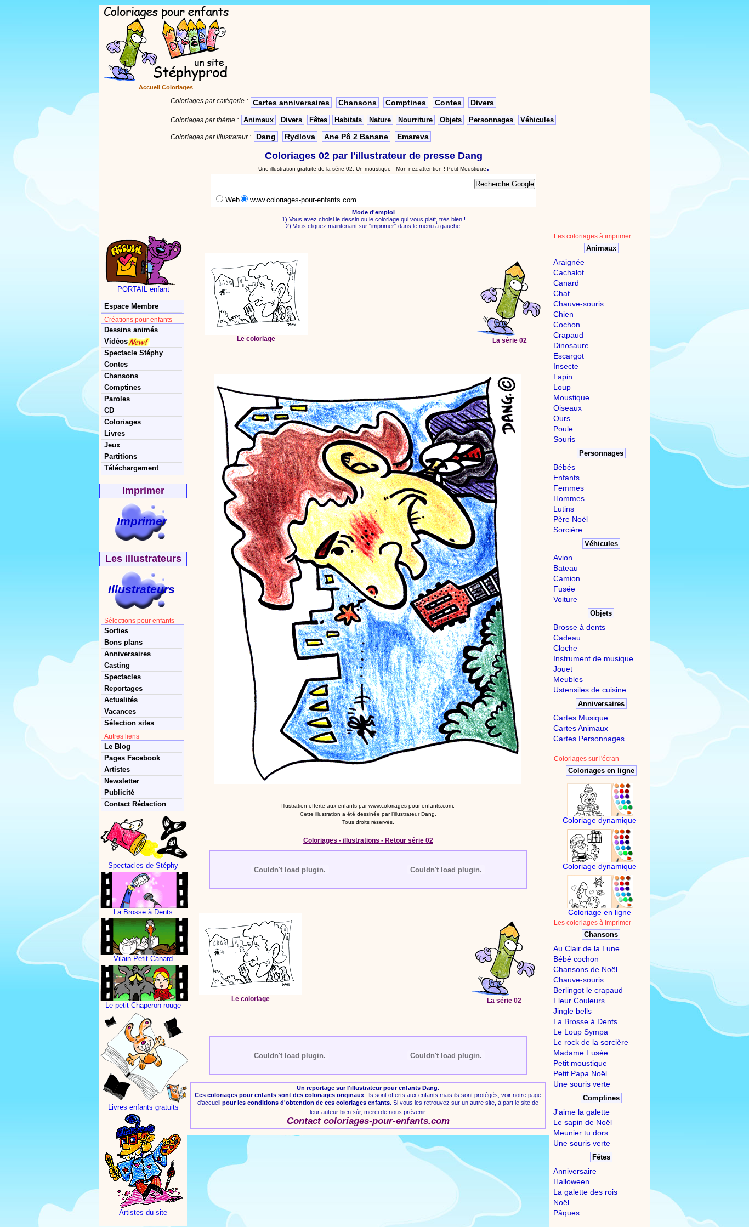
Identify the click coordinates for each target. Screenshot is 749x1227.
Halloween (571, 1181)
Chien (563, 314)
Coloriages (122, 422)
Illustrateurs (141, 589)
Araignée (569, 262)
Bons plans (123, 642)
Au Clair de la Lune (586, 948)
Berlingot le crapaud (588, 990)
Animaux (258, 120)
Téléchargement (131, 468)
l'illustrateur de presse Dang (416, 155)
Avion (562, 557)
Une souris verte (581, 1084)
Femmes (568, 488)
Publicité (119, 792)
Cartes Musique (580, 717)
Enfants (566, 477)
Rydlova (300, 136)
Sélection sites (129, 723)
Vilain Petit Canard (143, 959)
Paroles (117, 399)
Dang (266, 136)
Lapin (562, 376)
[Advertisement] (392, 299)
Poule (563, 428)
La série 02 (509, 340)
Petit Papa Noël (580, 1073)
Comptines (405, 102)
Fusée (564, 588)
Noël (561, 1202)
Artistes (117, 769)
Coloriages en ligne (601, 770)
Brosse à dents (579, 627)
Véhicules (537, 120)
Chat (561, 293)
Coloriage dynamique (600, 820)
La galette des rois (585, 1192)
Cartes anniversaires (291, 102)
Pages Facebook (132, 758)
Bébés (564, 467)
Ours (561, 418)
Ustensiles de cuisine (589, 689)
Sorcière (567, 529)
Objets (451, 120)
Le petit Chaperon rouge (143, 1005)
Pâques (566, 1212)
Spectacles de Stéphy (143, 865)
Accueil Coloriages (166, 87)
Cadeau (567, 637)
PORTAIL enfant (143, 289)
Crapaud (568, 335)
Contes (448, 102)
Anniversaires (127, 654)
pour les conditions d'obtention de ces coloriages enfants (306, 1102)
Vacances (120, 711)
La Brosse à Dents (143, 912)
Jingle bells (572, 1011)
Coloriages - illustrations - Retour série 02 (368, 840)
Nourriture (415, 120)
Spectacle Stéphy (133, 353)
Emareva (413, 136)
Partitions (120, 456)
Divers (482, 102)
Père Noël (570, 519)
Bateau (565, 568)
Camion (566, 578)
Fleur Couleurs (579, 1000)
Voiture (565, 599)
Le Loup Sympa (580, 1031)
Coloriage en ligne (599, 912)
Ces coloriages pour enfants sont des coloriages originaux (279, 1095)
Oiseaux (567, 408)
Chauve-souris (578, 303)
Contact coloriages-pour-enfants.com (368, 1121)
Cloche (565, 648)
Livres (114, 433)
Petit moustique (580, 1063)
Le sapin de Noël (582, 1122)
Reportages (123, 688)
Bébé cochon (576, 959)
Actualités (121, 700)
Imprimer (142, 521)
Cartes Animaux (580, 728)
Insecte (565, 366)
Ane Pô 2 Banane (356, 136)
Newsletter (121, 781)
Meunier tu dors (580, 1132)
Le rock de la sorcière (590, 1042)
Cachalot (568, 272)
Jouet (562, 668)
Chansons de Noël (585, 969)
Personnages (491, 120)
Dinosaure (571, 345)
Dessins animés (131, 330)
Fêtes (318, 120)
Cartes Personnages (589, 738)
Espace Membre (131, 306)
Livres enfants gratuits (143, 1107)
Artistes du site (143, 1212)
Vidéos (116, 341)
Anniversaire (575, 1171)
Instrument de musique (593, 658)
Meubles (568, 679)
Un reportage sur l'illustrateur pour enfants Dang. (368, 1087)
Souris (564, 439)
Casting (117, 665)
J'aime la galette (581, 1111)
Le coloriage (256, 339)
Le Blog (117, 746)
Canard (566, 283)
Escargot (568, 355)
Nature (380, 120)
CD (109, 410)
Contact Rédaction (135, 804)
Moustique (571, 397)
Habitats (348, 120)
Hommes (569, 498)
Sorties (116, 631)
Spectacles (122, 677)
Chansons (357, 102)
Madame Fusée (580, 1052)
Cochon (566, 324)
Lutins (563, 508)
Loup (562, 387)
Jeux (112, 445)
